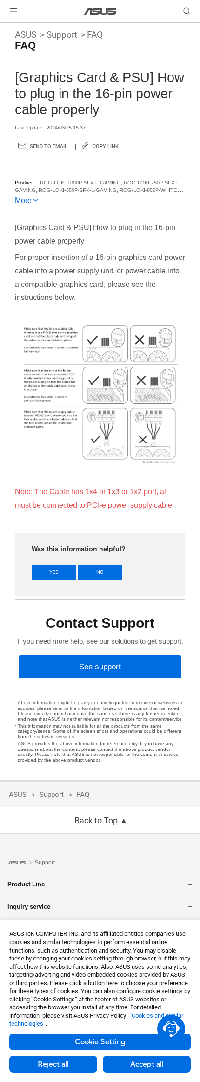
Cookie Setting (100, 1042)
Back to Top (96, 820)
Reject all (53, 1064)
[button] (13, 11)
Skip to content (5, 28)
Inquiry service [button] (28, 907)
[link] (100, 11)
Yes (54, 572)
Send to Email (48, 146)
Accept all (147, 1064)
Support (62, 34)
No (100, 572)
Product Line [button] (26, 884)
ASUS (25, 34)
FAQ (95, 34)
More (23, 200)
